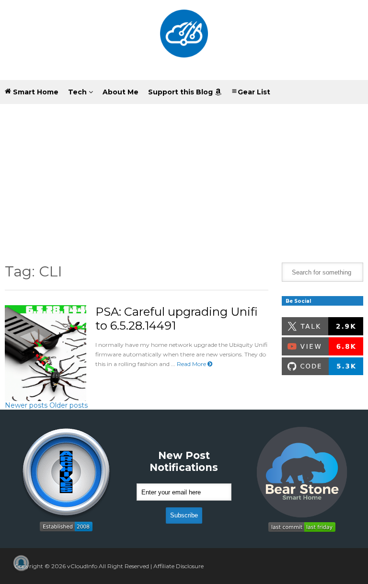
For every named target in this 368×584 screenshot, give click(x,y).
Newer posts (26, 405)
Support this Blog (181, 92)
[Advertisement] (184, 176)
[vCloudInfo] (184, 40)
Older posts (68, 405)
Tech (78, 92)
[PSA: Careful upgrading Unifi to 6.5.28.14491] (45, 353)
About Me (120, 92)
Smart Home (34, 92)
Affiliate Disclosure (178, 566)
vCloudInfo (82, 566)
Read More (192, 363)
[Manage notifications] (21, 563)
